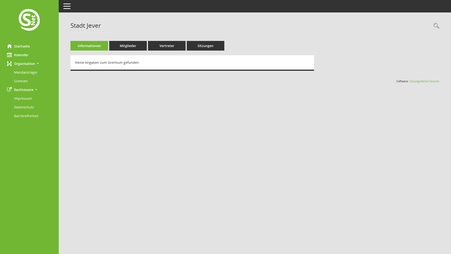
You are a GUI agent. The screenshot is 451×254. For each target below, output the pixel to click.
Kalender (21, 55)
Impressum (23, 98)
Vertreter (166, 46)
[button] (29, 63)
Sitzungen (206, 46)
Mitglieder (128, 46)
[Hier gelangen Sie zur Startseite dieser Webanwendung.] (29, 20)
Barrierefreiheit (26, 116)
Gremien (21, 81)
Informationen (89, 46)
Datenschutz (24, 107)
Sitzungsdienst (424, 81)
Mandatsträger (26, 72)
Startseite (22, 46)
